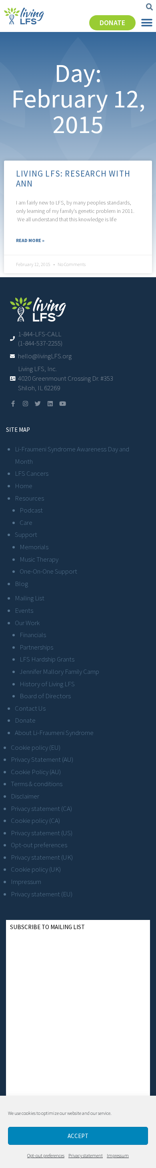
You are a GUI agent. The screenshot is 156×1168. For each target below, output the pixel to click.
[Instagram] (25, 404)
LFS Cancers (31, 473)
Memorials (34, 546)
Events (24, 610)
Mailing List (29, 598)
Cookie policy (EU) (35, 747)
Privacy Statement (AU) (42, 759)
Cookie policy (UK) (36, 869)
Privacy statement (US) (41, 832)
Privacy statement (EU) (41, 894)
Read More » (30, 240)
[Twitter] (38, 404)
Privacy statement (85, 1155)
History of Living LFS (47, 683)
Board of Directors (45, 695)
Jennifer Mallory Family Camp (59, 671)
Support (26, 534)
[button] (149, 7)
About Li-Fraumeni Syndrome (54, 732)
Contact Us (30, 708)
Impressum (118, 1155)
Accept (78, 1136)
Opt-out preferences (45, 1155)
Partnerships (36, 647)
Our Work (27, 622)
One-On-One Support (48, 571)
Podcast (31, 510)
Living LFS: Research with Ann (73, 178)
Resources (29, 498)
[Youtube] (63, 404)
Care (26, 522)
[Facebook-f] (13, 404)
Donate (25, 720)
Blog (21, 583)
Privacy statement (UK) (42, 857)
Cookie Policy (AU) (36, 771)
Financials (33, 634)
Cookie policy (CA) (35, 820)
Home (23, 485)
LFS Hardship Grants (47, 659)
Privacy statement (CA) (41, 808)
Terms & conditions (36, 783)
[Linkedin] (50, 404)
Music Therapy (39, 559)
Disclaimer (25, 796)
